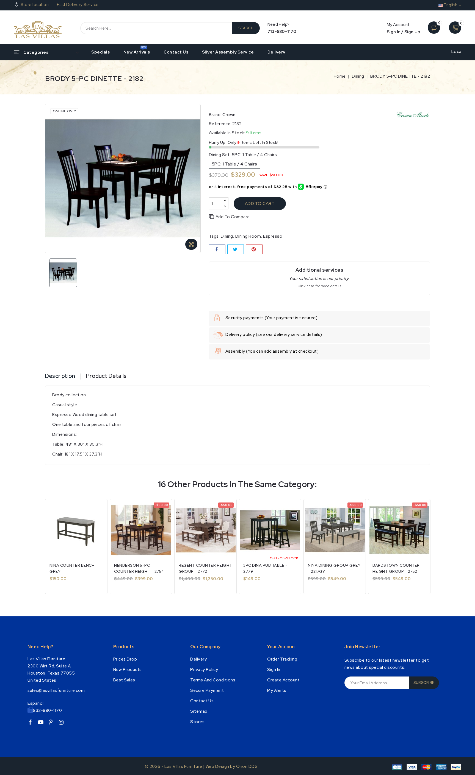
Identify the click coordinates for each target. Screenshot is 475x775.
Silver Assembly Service (228, 52)
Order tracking (282, 659)
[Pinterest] (254, 249)
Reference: (220, 124)
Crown (229, 114)
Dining (227, 236)
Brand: (215, 114)
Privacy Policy (204, 669)
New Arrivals (136, 52)
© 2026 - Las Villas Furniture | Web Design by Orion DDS (201, 766)
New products (127, 669)
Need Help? (40, 647)
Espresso (272, 236)
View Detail (67, 582)
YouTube (42, 723)
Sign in (273, 669)
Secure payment (207, 690)
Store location (35, 4)
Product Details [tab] (106, 376)
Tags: (214, 236)
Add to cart (260, 203)
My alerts (276, 690)
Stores (197, 722)
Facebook (32, 723)
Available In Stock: (227, 133)
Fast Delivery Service (78, 4)
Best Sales (124, 680)
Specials (100, 52)
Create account (283, 680)
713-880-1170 (281, 31)
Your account (282, 647)
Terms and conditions (212, 680)
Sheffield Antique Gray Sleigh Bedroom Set (67, 753)
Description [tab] (60, 376)
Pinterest (53, 723)
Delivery (276, 52)
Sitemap (199, 711)
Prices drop (125, 659)
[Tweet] (236, 249)
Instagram (63, 723)
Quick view (99, 509)
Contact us (176, 52)
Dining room (248, 236)
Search (245, 28)
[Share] (217, 249)
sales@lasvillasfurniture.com (56, 690)
